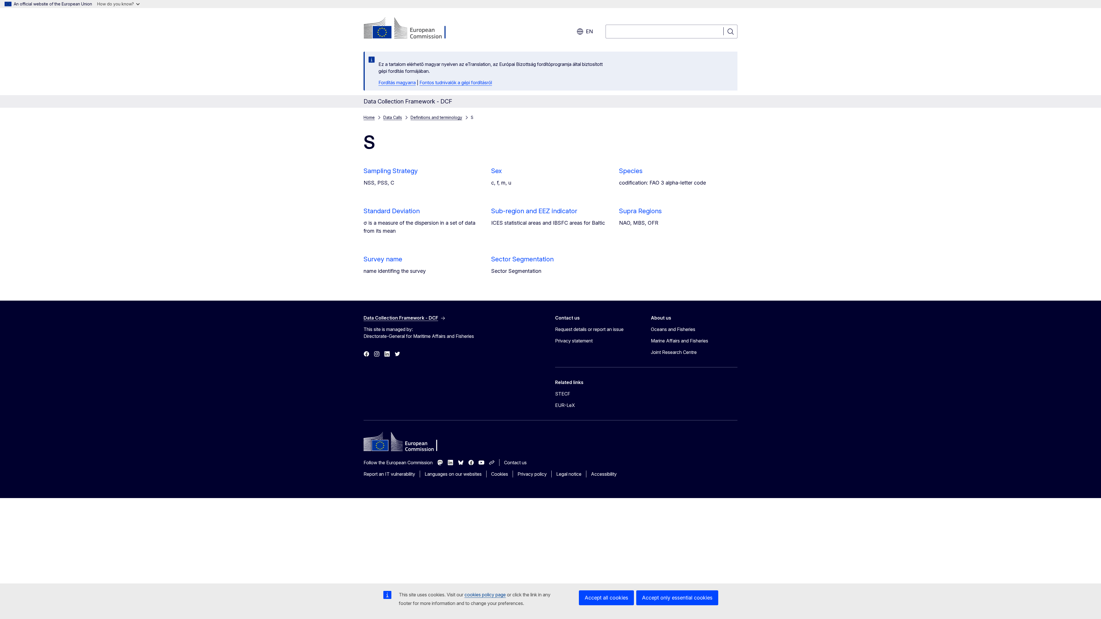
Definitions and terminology (436, 117)
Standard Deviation (392, 211)
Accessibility (604, 474)
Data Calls (392, 117)
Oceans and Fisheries (673, 329)
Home (369, 117)
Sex (496, 171)
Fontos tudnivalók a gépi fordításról (455, 82)
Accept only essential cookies (677, 598)
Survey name (383, 259)
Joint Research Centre (674, 352)
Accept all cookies (606, 598)
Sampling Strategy (391, 171)
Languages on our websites (453, 474)
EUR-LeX (565, 405)
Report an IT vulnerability (389, 474)
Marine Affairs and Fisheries (679, 341)
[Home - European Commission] (410, 28)
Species (631, 171)
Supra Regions (640, 211)
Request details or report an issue (589, 329)
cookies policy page (485, 595)
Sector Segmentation (522, 259)
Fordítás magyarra (397, 82)
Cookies (499, 474)
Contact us (515, 462)
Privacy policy (532, 474)
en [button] (589, 31)
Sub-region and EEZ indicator (534, 211)
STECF (562, 394)
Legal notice (568, 474)
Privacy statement (574, 341)
